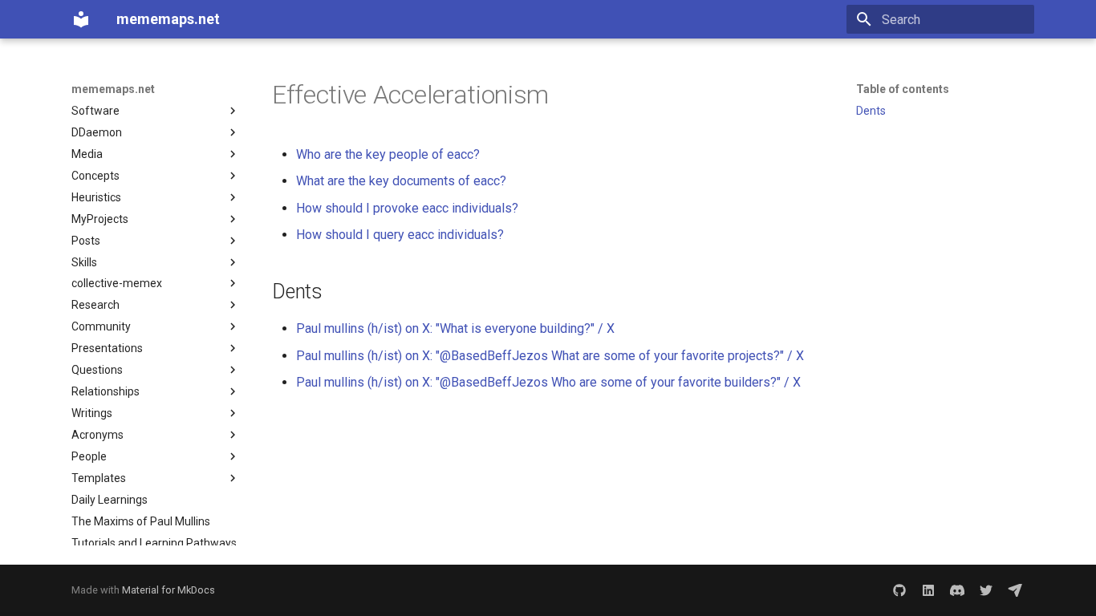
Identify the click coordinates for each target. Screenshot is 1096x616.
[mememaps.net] (81, 19)
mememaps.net (113, 89)
